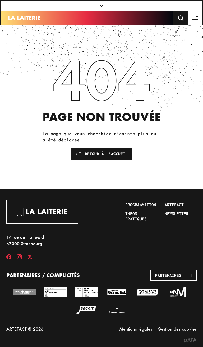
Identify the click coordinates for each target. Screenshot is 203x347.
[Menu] (195, 18)
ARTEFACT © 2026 (25, 329)
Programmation (140, 204)
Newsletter (176, 213)
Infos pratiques (136, 216)
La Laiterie (24, 17)
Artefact (174, 204)
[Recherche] (180, 18)
